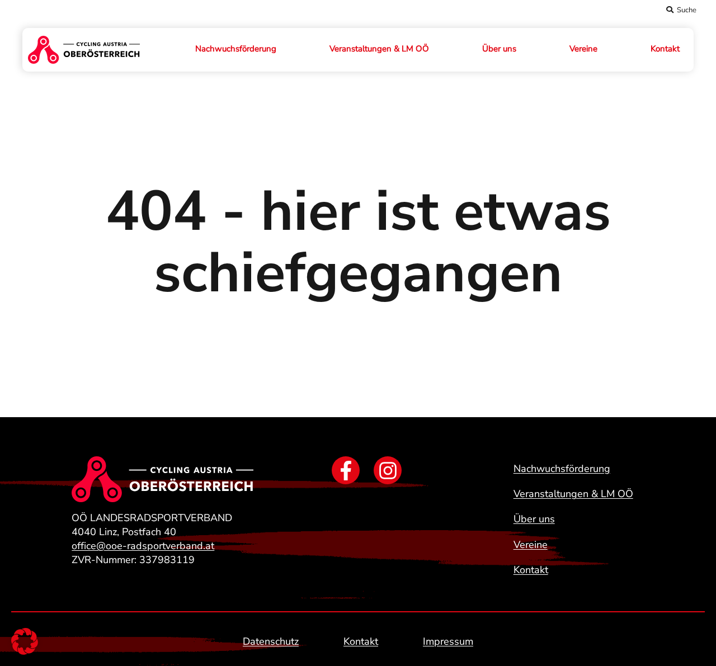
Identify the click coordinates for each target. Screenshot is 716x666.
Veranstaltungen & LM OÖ (379, 48)
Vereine (583, 48)
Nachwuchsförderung (235, 48)
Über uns (499, 48)
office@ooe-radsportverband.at (143, 545)
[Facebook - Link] (346, 470)
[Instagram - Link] (388, 470)
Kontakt (665, 48)
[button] (24, 641)
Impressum (448, 641)
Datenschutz (271, 641)
